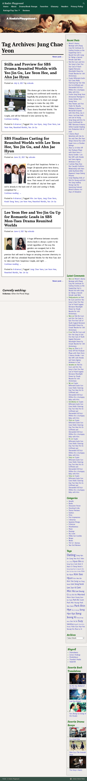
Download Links (74, 508)
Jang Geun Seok (72, 564)
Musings (71, 531)
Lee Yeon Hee (25, 201)
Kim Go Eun (70, 571)
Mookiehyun (73, 657)
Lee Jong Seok (77, 584)
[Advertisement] (77, 235)
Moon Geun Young (73, 597)
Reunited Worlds (20, 127)
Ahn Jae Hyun (36, 124)
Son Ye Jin (73, 621)
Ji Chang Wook (76, 566)
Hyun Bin (77, 561)
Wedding (70, 624)
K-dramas (17, 124)
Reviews (26, 10)
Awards (71, 501)
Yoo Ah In (81, 624)
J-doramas (72, 520)
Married (81, 594)
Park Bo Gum (78, 600)
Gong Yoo (72, 558)
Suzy (80, 621)
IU (83, 561)
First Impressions (74, 517)
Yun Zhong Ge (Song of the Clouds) (77, 715)
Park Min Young (73, 603)
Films (70, 515)
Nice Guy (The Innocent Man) (77, 753)
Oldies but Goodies (75, 536)
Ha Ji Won (80, 558)
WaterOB (72, 662)
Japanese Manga (74, 522)
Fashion (71, 513)
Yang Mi (76, 624)
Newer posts (58, 57)
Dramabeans (73, 652)
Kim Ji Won (77, 571)
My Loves (72, 534)
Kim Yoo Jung (72, 581)
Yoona (69, 626)
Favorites (44, 6)
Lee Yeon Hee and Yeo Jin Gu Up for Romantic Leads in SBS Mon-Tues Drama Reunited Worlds (32, 219)
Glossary (54, 6)
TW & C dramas (74, 543)
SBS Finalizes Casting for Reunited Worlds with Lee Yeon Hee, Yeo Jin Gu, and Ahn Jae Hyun (32, 145)
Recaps (71, 538)
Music (71, 529)
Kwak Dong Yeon (11, 201)
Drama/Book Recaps (28, 6)
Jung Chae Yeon (49, 124)
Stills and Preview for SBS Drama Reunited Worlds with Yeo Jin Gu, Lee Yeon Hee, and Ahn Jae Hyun (30, 71)
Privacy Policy (77, 6)
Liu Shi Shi (73, 595)
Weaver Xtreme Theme (79, 779)
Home (5, 6)
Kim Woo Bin (77, 578)
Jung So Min (80, 569)
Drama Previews (74, 510)
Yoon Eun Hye (76, 626)
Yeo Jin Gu (32, 127)
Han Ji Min (69, 561)
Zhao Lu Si (78, 629)
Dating (71, 555)
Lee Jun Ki (71, 587)
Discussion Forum (75, 506)
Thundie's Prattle (75, 659)
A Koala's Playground (12, 3)
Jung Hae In (73, 569)
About (13, 6)
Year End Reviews (75, 545)
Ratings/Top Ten (10, 10)
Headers (64, 6)
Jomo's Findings (74, 655)
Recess (71, 540)
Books (71, 503)
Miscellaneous (73, 527)
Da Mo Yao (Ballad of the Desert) (76, 687)
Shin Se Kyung (75, 610)
